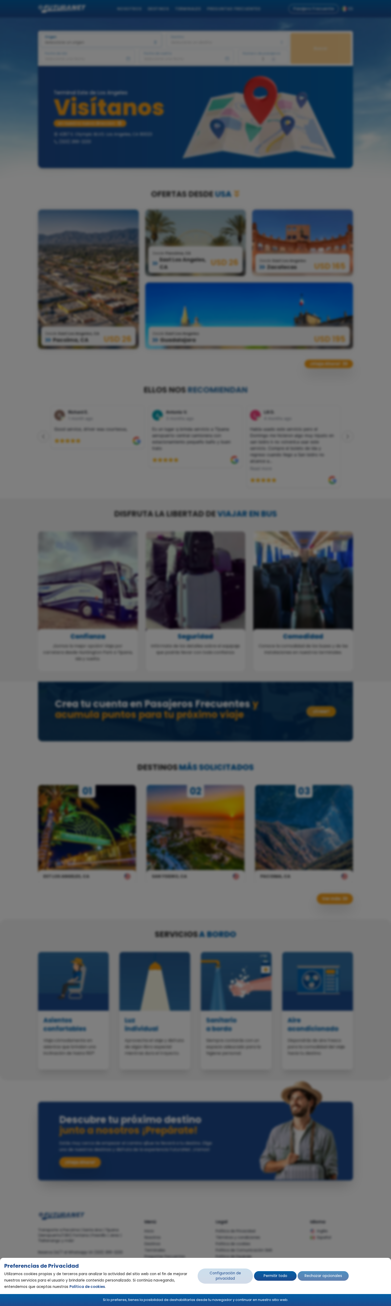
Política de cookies (87, 1286)
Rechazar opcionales (323, 1275)
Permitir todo (275, 1275)
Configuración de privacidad (225, 1276)
